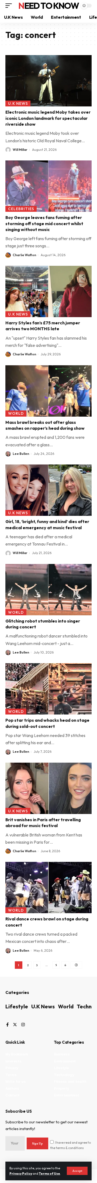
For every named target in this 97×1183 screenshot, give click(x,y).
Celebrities (21, 208)
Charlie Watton (24, 255)
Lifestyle (16, 1006)
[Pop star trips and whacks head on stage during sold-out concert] (48, 689)
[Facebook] (7, 1025)
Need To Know (48, 5)
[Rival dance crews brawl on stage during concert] (48, 887)
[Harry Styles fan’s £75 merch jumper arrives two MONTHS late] (48, 291)
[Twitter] (15, 1025)
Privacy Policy (20, 1174)
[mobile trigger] (10, 5)
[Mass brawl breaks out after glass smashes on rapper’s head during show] (48, 391)
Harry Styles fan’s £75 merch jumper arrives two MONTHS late (42, 325)
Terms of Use (49, 1174)
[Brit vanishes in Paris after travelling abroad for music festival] (48, 788)
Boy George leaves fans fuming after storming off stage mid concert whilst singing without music (44, 223)
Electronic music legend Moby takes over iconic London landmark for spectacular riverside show (48, 118)
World (16, 413)
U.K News (18, 103)
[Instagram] (23, 1025)
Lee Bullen (21, 454)
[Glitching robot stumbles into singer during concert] (48, 589)
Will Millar (20, 150)
